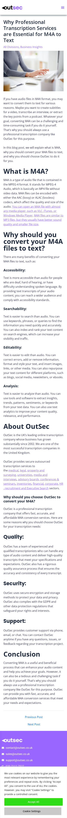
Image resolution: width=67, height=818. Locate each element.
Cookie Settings (32, 811)
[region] (33, 792)
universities (24, 475)
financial (38, 484)
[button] (62, 7)
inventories (24, 484)
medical (13, 470)
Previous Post (34, 717)
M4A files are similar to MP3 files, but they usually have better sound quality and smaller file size (33, 220)
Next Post (34, 724)
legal (23, 470)
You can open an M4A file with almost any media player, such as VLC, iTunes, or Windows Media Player (31, 211)
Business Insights (31, 47)
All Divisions (11, 47)
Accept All (33, 801)
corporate (51, 484)
